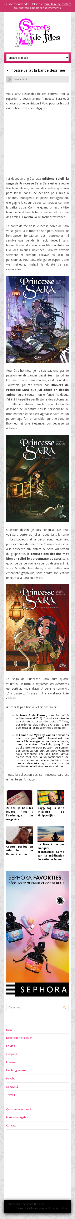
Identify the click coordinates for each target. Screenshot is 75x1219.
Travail (10, 1095)
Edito (9, 1029)
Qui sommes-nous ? (18, 1109)
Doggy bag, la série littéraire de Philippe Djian (51, 812)
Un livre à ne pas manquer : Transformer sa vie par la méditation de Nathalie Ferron (51, 852)
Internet (11, 1062)
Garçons (11, 1054)
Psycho (10, 1078)
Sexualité (12, 1086)
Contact (11, 1125)
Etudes (10, 1046)
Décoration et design (19, 1038)
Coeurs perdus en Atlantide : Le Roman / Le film (19, 850)
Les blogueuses (16, 1070)
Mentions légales (17, 1117)
